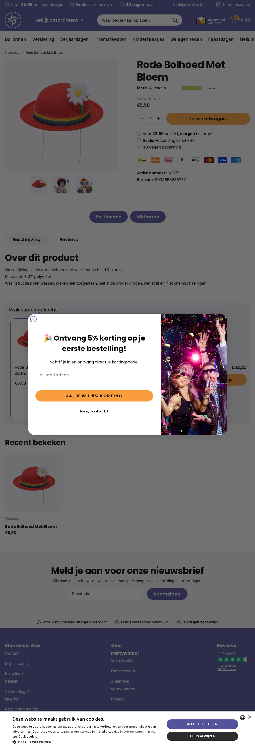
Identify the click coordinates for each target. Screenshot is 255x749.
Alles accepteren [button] (202, 724)
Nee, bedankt (94, 411)
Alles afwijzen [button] (202, 736)
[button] (86, 742)
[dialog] (127, 730)
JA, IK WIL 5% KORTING (94, 396)
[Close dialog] (33, 319)
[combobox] (242, 717)
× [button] (249, 717)
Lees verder (47, 736)
